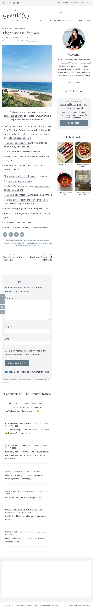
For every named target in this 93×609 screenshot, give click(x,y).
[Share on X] (16, 234)
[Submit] (88, 13)
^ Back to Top (8, 605)
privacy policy (32, 41)
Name (8, 326)
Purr (89, 605)
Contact (65, 3)
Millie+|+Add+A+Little (16, 532)
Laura (6, 38)
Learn (49, 21)
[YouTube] (18, 3)
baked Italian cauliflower (20, 222)
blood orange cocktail (37, 208)
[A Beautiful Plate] (15, 15)
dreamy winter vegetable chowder (24, 151)
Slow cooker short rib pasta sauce (20, 176)
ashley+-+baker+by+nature (19, 423)
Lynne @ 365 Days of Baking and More (24, 510)
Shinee (8, 471)
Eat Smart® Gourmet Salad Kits (41, 258)
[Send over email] (22, 234)
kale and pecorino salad (19, 138)
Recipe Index (29, 606)
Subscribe (86, 3)
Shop (80, 21)
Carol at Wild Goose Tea (17, 445)
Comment (10, 298)
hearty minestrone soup (19, 181)
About (87, 21)
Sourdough (59, 21)
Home (59, 3)
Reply (39, 403)
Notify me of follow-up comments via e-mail (28, 371)
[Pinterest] (10, 3)
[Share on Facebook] (11, 234)
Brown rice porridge (13, 213)
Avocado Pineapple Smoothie (12, 258)
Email (8, 338)
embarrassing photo (13, 115)
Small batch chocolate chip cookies (21, 227)
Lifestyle (71, 21)
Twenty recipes (11, 156)
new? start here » (73, 83)
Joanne (9, 403)
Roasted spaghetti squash (16, 194)
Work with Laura (74, 3)
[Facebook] (7, 3)
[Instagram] (14, 3)
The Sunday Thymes (16, 28)
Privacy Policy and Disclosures (49, 606)
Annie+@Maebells (14, 491)
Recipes (41, 21)
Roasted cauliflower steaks (17, 143)
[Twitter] (3, 3)
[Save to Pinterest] (5, 234)
